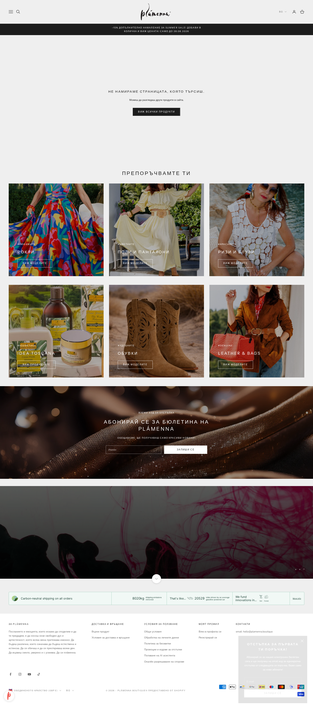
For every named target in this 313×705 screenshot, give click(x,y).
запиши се (186, 449)
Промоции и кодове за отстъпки (163, 649)
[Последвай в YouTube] (29, 674)
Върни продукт (100, 631)
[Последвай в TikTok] (39, 674)
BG (281, 11)
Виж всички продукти (156, 111)
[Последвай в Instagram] (20, 674)
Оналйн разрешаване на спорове (164, 661)
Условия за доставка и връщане (111, 637)
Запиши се (273, 689)
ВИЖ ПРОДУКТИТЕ (36, 364)
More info (297, 598)
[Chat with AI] (9, 696)
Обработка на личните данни (161, 637)
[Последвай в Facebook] (10, 674)
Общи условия (153, 631)
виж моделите (235, 263)
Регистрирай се (208, 637)
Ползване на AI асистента (159, 655)
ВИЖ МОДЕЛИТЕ (35, 263)
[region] (156, 532)
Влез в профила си (210, 631)
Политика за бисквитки (157, 643)
